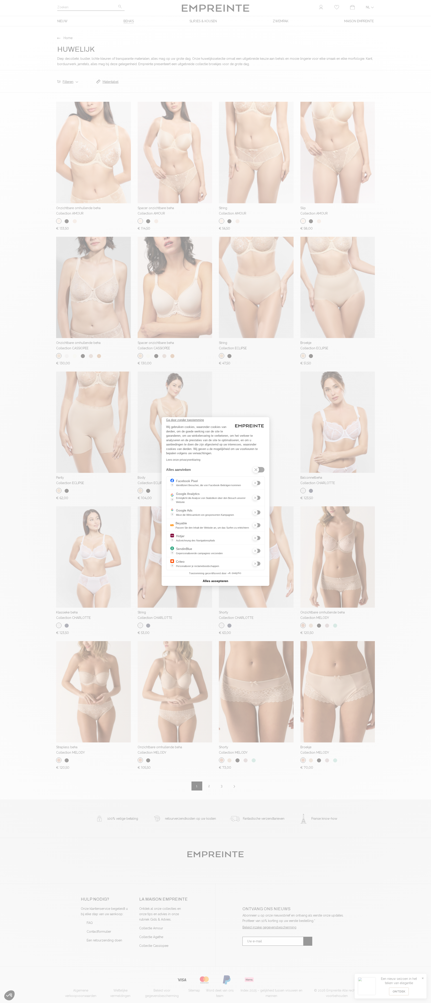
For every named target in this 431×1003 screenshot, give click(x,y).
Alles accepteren (215, 581)
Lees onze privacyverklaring (183, 459)
